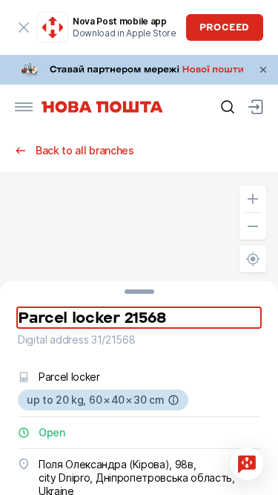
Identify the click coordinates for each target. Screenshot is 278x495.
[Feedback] (247, 464)
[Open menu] (24, 106)
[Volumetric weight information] (173, 400)
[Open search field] (227, 107)
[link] (139, 70)
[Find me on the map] (252, 259)
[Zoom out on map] (252, 226)
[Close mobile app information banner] (24, 27)
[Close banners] (263, 70)
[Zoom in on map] (252, 199)
